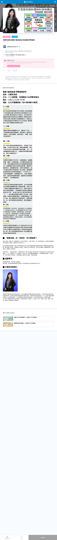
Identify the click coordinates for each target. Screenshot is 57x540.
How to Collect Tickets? (13, 66)
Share (52, 5)
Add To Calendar (9, 52)
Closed (43, 537)
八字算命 (8, 70)
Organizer (7, 538)
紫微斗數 (15, 70)
